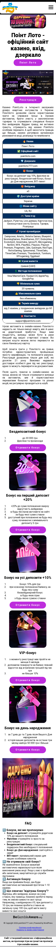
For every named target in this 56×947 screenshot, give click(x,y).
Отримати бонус (28, 447)
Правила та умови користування (30, 930)
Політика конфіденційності (30, 928)
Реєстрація (28, 99)
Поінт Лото (28, 62)
